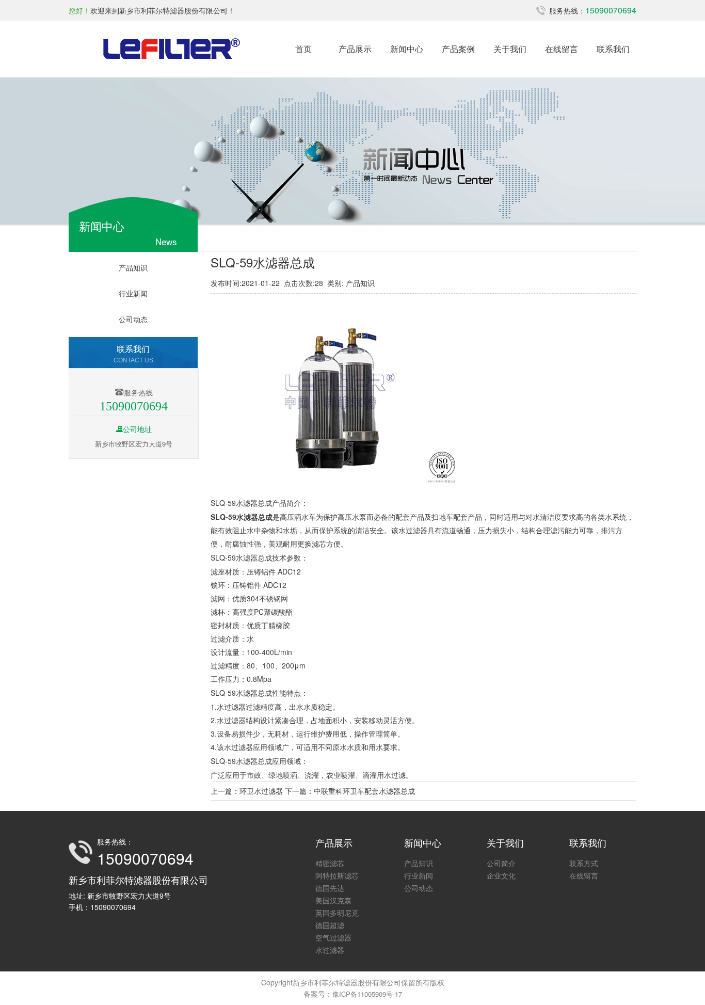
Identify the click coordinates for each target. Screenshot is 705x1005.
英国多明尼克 (337, 912)
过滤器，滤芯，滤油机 (172, 49)
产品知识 (133, 267)
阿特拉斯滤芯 (337, 875)
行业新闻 (133, 293)
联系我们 (613, 49)
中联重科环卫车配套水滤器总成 (364, 791)
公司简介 (501, 863)
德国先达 (329, 888)
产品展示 (355, 49)
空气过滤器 (333, 937)
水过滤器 (412, 530)
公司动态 (133, 319)
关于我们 (509, 49)
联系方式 (583, 863)
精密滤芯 (329, 863)
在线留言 (561, 49)
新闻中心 (406, 49)
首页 (303, 49)
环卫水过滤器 (261, 791)
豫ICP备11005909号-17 (367, 994)
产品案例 (458, 49)
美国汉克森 (333, 900)
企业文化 (501, 875)
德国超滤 (329, 925)
